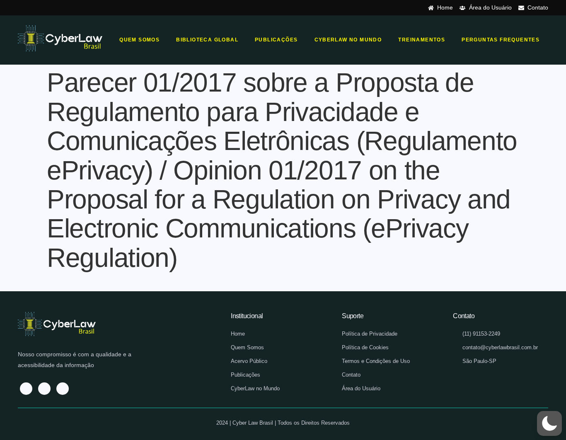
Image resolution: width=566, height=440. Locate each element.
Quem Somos (139, 40)
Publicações (276, 40)
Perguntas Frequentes (500, 40)
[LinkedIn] (62, 388)
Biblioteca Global (207, 40)
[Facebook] (44, 388)
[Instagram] (26, 388)
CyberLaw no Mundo (348, 40)
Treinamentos (421, 40)
